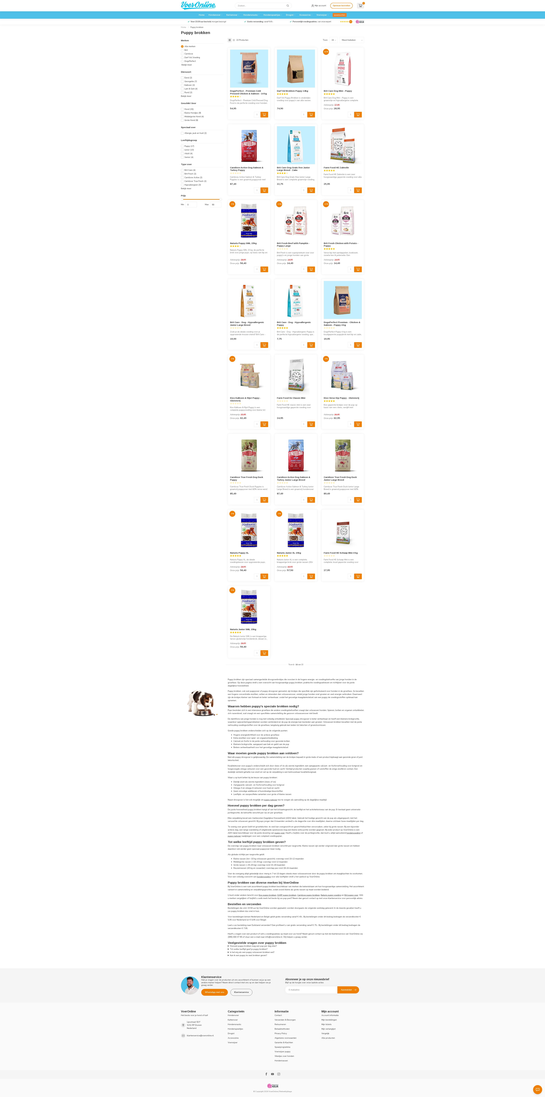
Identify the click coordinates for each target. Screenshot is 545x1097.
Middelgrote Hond (194, 116)
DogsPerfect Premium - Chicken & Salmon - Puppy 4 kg (342, 323)
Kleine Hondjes (193, 113)
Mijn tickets (326, 1024)
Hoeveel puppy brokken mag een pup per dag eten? (253, 946)
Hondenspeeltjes (271, 15)
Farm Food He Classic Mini (291, 398)
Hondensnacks (250, 15)
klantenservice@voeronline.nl (200, 1035)
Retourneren (280, 1024)
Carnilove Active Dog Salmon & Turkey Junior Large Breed (293, 478)
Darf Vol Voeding (192, 57)
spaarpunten (339, 15)
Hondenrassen (281, 1060)
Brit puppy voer (351, 895)
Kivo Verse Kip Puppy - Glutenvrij (341, 398)
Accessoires (305, 15)
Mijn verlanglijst (328, 1029)
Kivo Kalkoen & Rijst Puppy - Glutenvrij (245, 399)
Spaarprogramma (282, 1047)
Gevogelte (191, 81)
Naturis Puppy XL (239, 553)
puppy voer (280, 833)
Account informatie (330, 1015)
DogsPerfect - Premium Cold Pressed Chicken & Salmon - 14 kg (248, 92)
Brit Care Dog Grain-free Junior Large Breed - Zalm (293, 168)
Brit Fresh (190, 174)
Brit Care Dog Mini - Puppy (338, 91)
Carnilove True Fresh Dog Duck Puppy (246, 478)
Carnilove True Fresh (195, 181)
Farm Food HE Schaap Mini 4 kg (341, 553)
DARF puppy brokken (286, 895)
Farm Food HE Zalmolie (336, 167)
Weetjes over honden (284, 1056)
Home (201, 15)
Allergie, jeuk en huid (196, 133)
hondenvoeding (353, 833)
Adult (188, 153)
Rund (188, 92)
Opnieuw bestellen (341, 5)
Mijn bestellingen (329, 1020)
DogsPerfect (190, 61)
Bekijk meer (186, 64)
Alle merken (190, 46)
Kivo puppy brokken (267, 895)
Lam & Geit (191, 89)
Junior (189, 150)
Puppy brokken (196, 27)
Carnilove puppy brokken (308, 895)
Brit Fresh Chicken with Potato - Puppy (341, 244)
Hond (189, 109)
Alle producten (328, 1038)
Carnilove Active (193, 177)
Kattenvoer (231, 15)
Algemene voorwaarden (285, 1038)
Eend (188, 78)
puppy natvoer (270, 799)
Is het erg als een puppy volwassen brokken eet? (252, 952)
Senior (189, 157)
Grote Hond (191, 120)
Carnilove (189, 54)
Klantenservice (241, 992)
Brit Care (190, 170)
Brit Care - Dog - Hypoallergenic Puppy (294, 323)
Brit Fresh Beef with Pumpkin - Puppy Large (293, 244)
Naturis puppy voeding (331, 895)
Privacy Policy (281, 1033)
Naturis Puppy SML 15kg (243, 243)
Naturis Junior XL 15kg (289, 553)
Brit (186, 50)
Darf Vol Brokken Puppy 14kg (292, 91)
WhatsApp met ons (214, 992)
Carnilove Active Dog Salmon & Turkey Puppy (246, 168)
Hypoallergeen (193, 185)
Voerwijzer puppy (282, 1051)
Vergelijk (325, 1033)
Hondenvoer (214, 15)
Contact (278, 1015)
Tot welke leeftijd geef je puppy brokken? (249, 949)
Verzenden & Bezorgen (285, 1020)
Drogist (290, 15)
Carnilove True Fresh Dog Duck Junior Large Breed (340, 478)
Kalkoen (190, 85)
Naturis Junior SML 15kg (243, 629)
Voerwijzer (321, 15)
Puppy (189, 146)
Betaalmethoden (282, 1029)
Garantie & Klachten (284, 1042)
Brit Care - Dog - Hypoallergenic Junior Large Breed (247, 323)
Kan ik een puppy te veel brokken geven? (248, 955)
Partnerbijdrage (285, 1091)
